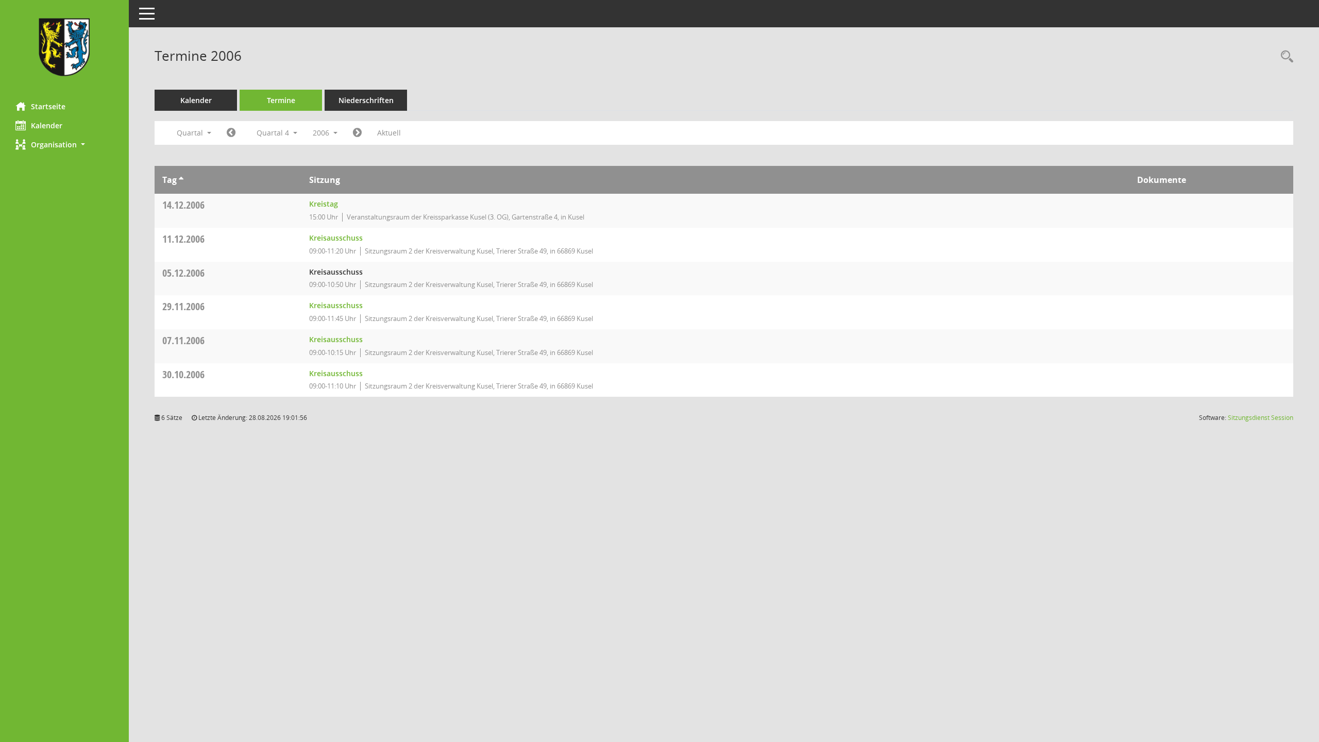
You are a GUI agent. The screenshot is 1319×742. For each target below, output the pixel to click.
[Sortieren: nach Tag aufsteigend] (181, 179)
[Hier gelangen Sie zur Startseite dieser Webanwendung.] (64, 47)
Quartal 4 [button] (274, 133)
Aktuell (389, 133)
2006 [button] (322, 133)
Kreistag (323, 204)
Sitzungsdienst (1260, 417)
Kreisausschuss (336, 238)
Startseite (48, 106)
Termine (281, 100)
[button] (64, 144)
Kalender (46, 125)
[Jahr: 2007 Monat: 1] (357, 133)
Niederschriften (366, 100)
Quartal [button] (191, 133)
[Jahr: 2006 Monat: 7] (231, 133)
